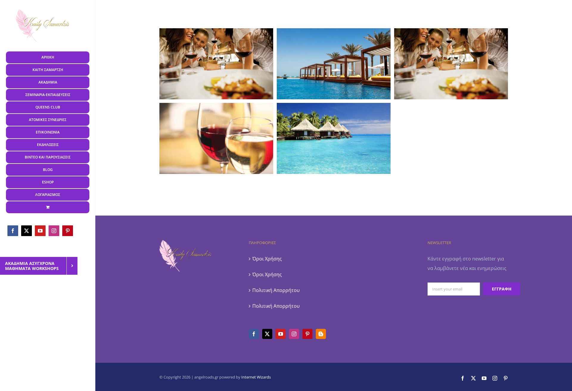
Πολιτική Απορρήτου (276, 290)
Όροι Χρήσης (267, 258)
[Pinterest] (307, 334)
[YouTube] (281, 334)
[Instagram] (294, 334)
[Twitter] (267, 334)
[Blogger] (321, 334)
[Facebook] (254, 334)
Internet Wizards (256, 377)
